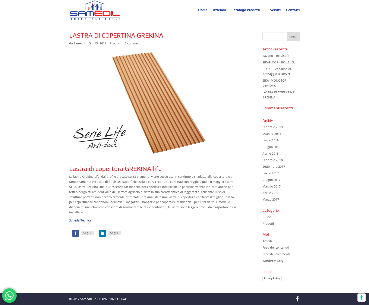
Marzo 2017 (270, 199)
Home (203, 10)
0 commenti (133, 43)
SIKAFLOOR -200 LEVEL (278, 62)
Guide (266, 217)
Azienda (219, 10)
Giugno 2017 (271, 180)
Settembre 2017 (273, 166)
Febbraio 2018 (272, 160)
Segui (87, 233)
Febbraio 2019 (272, 127)
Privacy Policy (272, 278)
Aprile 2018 (270, 153)
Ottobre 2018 (271, 134)
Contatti (293, 10)
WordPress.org (273, 261)
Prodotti (115, 43)
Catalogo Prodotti (245, 10)
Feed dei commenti (276, 254)
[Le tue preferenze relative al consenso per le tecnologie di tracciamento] (361, 297)
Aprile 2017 (270, 193)
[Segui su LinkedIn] (102, 233)
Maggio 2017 (271, 186)
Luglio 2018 (270, 140)
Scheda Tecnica (80, 220)
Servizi (275, 10)
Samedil (79, 43)
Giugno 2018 (271, 147)
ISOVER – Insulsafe (275, 56)
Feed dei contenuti (275, 247)
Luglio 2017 (270, 173)
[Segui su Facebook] (75, 233)
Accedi (267, 241)
